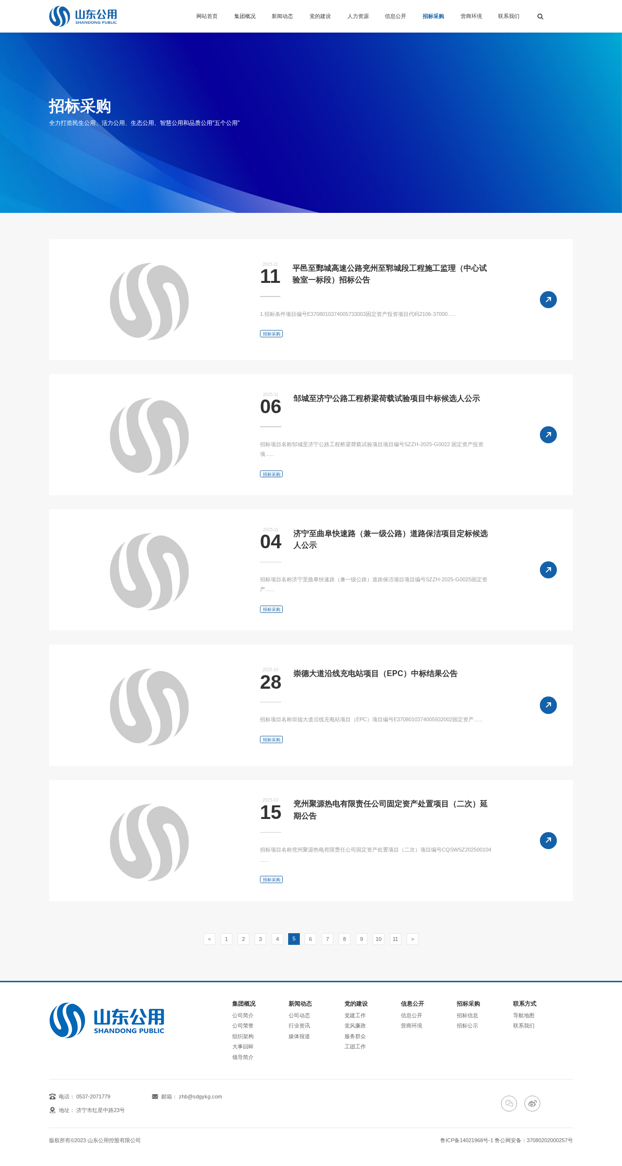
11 (395, 939)
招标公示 (467, 1025)
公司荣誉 (243, 1025)
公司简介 (243, 1015)
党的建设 (320, 16)
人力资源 (358, 16)
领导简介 (243, 1057)
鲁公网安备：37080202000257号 (534, 1140)
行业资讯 (299, 1025)
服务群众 (355, 1036)
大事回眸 (243, 1046)
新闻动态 (282, 16)
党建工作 (355, 1015)
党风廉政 (355, 1025)
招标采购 (433, 16)
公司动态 (299, 1015)
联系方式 (524, 1004)
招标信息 (467, 1015)
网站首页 (207, 16)
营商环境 (471, 16)
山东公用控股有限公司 (114, 1140)
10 (378, 939)
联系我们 (508, 16)
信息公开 (395, 16)
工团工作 (355, 1046)
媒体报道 (299, 1036)
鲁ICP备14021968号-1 (466, 1140)
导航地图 (524, 1015)
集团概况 (245, 16)
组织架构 (243, 1036)
